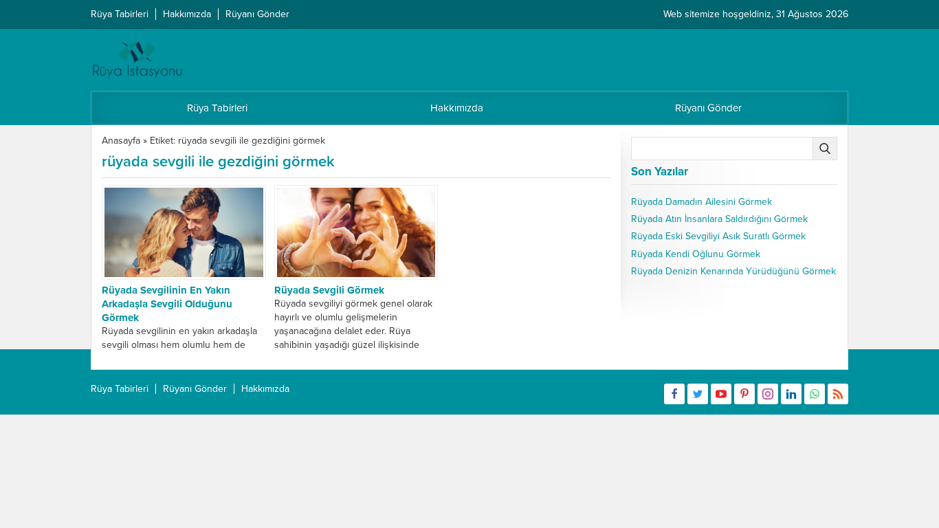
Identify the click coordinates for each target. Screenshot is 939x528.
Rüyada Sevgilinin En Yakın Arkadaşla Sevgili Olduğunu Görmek (167, 304)
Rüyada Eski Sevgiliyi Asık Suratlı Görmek (718, 236)
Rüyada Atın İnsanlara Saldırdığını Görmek (719, 219)
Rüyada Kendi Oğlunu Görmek (695, 254)
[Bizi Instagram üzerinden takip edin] (768, 394)
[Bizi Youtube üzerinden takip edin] (721, 394)
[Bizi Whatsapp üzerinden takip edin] (814, 394)
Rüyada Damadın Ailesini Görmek (701, 202)
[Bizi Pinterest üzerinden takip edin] (744, 394)
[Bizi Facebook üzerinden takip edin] (674, 394)
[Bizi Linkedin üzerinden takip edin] (791, 394)
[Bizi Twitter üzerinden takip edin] (697, 394)
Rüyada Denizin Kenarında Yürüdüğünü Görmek (733, 271)
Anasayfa (121, 140)
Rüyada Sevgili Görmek (329, 290)
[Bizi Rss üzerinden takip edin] (838, 394)
